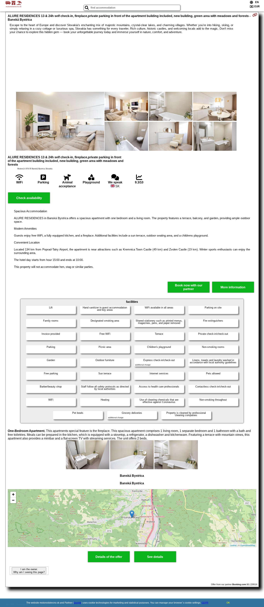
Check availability (29, 198)
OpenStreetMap (247, 545)
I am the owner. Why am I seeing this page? (29, 571)
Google (77, 602)
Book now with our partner (188, 287)
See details (155, 556)
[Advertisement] (132, 63)
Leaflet (233, 545)
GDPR (205, 602)
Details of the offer (108, 556)
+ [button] (13, 494)
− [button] (13, 500)
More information (233, 287)
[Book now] (254, 15)
